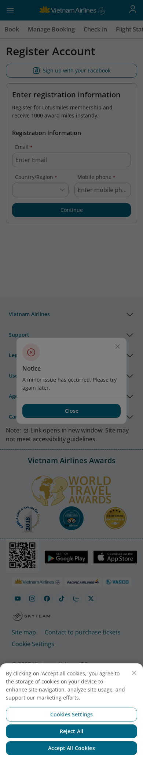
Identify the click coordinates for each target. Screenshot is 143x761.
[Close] (134, 673)
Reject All (71, 731)
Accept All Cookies (71, 748)
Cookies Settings (71, 714)
